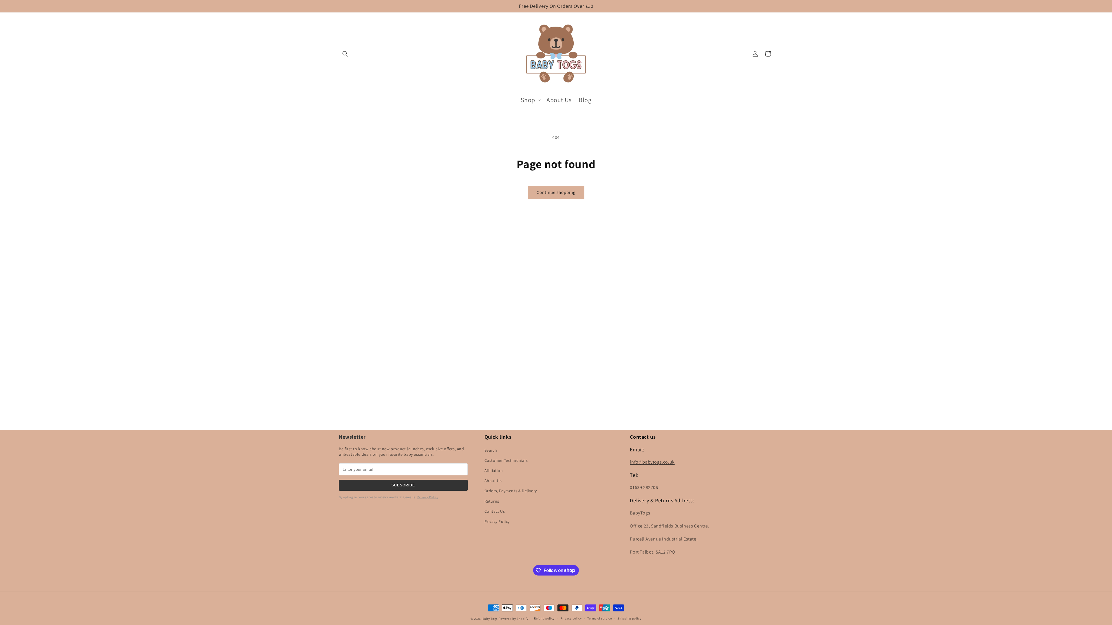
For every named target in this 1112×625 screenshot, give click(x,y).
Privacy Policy (427, 497)
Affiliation (493, 470)
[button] (345, 53)
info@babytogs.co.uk (652, 462)
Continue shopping (556, 192)
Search (490, 450)
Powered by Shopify (513, 619)
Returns (491, 501)
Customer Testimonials (506, 460)
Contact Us (494, 511)
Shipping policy (629, 618)
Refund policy (544, 618)
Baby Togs (490, 619)
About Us (493, 480)
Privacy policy (571, 618)
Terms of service (599, 618)
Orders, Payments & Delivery (510, 490)
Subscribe (403, 485)
